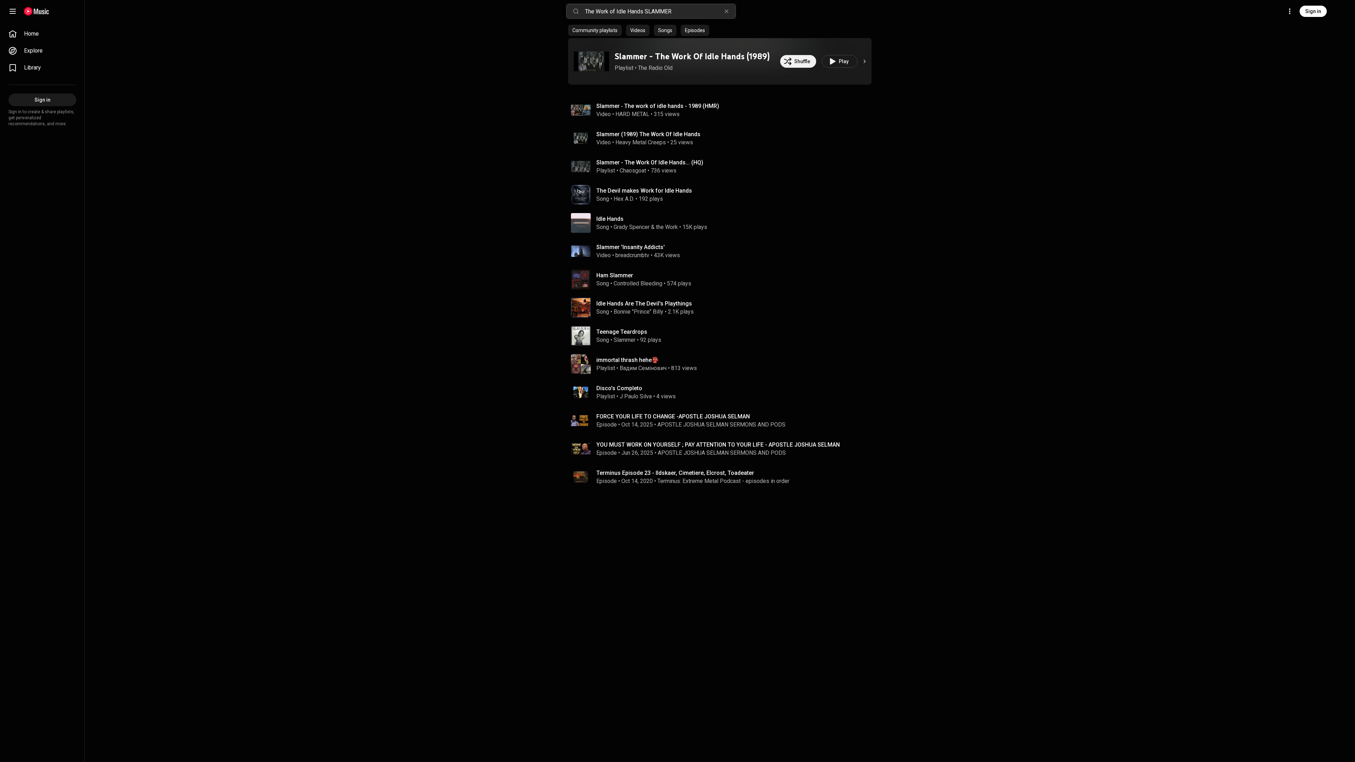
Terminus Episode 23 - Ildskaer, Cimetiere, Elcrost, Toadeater (675, 473)
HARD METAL (632, 114)
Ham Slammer (614, 275)
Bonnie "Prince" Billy (638, 311)
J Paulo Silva (636, 396)
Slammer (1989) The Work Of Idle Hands (648, 134)
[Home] (36, 11)
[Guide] (12, 11)
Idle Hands (610, 219)
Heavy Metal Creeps (640, 142)
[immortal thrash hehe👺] (722, 364)
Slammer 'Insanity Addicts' (630, 247)
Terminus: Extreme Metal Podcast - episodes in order (723, 481)
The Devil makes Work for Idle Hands (644, 190)
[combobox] (660, 11)
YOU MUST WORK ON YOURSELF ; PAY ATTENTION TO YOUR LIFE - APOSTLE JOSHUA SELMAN (718, 444)
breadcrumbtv (632, 255)
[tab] (595, 30)
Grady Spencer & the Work (646, 227)
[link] (42, 33)
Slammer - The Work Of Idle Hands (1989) (692, 56)
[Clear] (726, 11)
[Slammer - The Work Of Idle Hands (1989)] (591, 61)
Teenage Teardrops (621, 331)
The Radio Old (655, 68)
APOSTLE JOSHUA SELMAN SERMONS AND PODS (721, 424)
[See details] (864, 61)
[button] (591, 61)
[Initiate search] (576, 11)
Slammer (625, 340)
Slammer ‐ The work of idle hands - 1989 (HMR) (657, 106)
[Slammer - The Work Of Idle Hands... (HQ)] (722, 166)
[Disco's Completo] (722, 392)
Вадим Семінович (643, 368)
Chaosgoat (633, 170)
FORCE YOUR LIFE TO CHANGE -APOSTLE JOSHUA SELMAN (673, 416)
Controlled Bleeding (638, 283)
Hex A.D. (624, 198)
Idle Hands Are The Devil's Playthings (644, 303)
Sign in (1313, 11)
